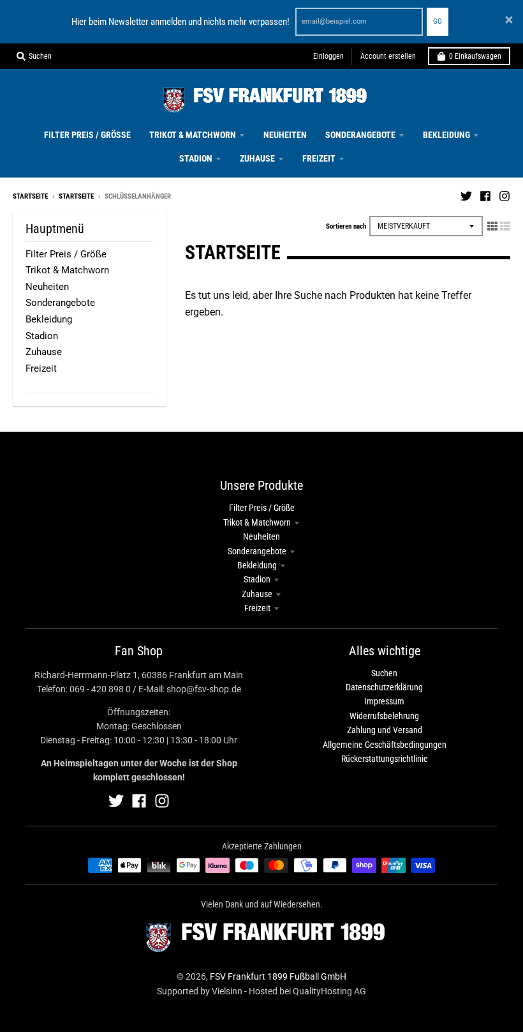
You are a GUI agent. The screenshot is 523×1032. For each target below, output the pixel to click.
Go (437, 21)
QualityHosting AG (329, 991)
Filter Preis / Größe (66, 254)
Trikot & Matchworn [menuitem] (192, 135)
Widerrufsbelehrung (384, 716)
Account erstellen (388, 56)
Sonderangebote (60, 302)
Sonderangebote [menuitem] (360, 135)
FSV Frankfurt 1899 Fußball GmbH (278, 976)
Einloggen (328, 56)
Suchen (384, 673)
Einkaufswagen (475, 56)
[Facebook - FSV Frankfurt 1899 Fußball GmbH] (485, 196)
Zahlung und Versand (384, 730)
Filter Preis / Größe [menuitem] (87, 135)
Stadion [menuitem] (195, 158)
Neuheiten (47, 286)
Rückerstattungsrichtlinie (384, 759)
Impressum (384, 701)
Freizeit (41, 368)
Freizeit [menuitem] (318, 158)
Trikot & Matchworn (67, 270)
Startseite (30, 196)
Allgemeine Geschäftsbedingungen (384, 745)
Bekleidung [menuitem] (446, 135)
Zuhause (44, 352)
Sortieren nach (346, 226)
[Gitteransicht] (492, 226)
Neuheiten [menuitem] (285, 135)
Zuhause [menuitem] (257, 158)
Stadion (42, 336)
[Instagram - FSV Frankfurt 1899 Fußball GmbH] (504, 196)
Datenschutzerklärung (384, 687)
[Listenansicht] (505, 226)
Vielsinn (227, 991)
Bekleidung (49, 319)
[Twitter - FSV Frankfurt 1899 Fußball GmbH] (466, 196)
